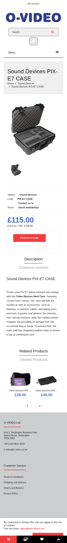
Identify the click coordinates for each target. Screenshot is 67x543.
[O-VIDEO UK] (33, 22)
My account (33, 3)
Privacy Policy (11, 493)
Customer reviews (33, 268)
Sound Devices (26, 83)
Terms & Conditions (13, 477)
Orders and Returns (14, 488)
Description (33, 259)
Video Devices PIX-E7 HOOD (24, 390)
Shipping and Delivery (15, 482)
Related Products (33, 351)
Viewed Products (33, 360)
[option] (33, 129)
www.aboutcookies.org (32, 528)
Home (10, 83)
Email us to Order (29, 238)
